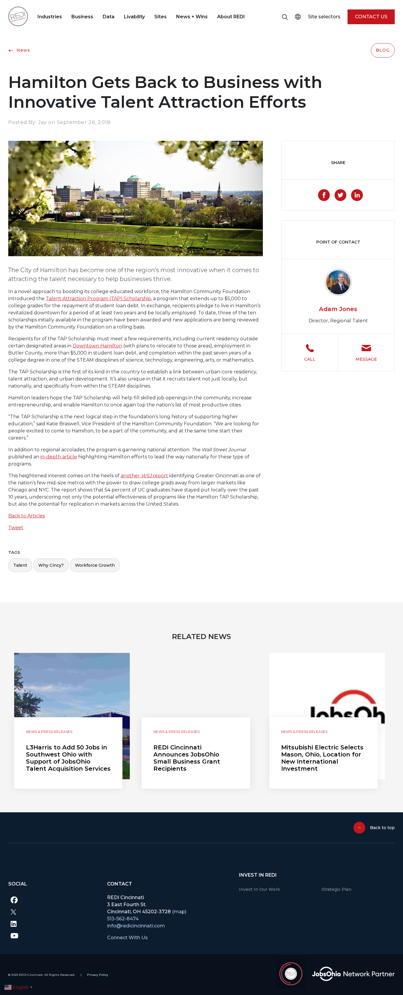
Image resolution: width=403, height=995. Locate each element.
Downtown (86, 346)
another (131, 475)
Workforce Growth (95, 565)
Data (108, 16)
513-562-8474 (123, 919)
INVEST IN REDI (258, 875)
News (22, 50)
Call (309, 359)
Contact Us (371, 16)
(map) (179, 911)
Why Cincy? (51, 565)
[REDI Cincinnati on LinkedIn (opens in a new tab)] (53, 923)
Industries (49, 16)
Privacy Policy (97, 975)
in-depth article (58, 457)
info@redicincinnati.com (136, 926)
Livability (134, 16)
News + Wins (192, 16)
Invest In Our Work (259, 889)
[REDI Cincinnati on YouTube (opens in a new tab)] (53, 935)
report (160, 475)
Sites (160, 16)
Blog (383, 50)
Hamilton (110, 346)
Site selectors (324, 16)
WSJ (146, 475)
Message (366, 359)
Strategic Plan (336, 889)
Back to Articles (26, 516)
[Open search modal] (285, 17)
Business (82, 16)
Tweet (15, 527)
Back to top (382, 827)
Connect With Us (127, 937)
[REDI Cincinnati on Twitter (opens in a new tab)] (53, 911)
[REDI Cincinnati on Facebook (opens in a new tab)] (53, 900)
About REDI (231, 16)
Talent (20, 565)
